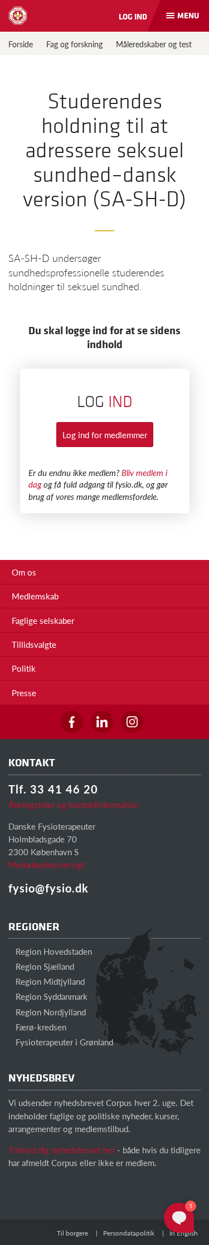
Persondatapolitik (128, 1233)
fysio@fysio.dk (48, 888)
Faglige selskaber (43, 620)
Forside (20, 43)
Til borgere (72, 1233)
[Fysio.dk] (18, 15)
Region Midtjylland (49, 981)
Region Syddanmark (50, 996)
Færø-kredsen (39, 1027)
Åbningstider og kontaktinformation (73, 804)
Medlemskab (35, 596)
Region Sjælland (43, 966)
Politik (24, 668)
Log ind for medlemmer (104, 434)
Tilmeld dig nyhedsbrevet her (61, 1149)
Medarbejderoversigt (46, 864)
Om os (24, 572)
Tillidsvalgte (34, 644)
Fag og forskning (74, 43)
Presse (24, 692)
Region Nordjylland (49, 1012)
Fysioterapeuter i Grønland (63, 1042)
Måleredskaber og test (154, 43)
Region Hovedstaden (52, 951)
